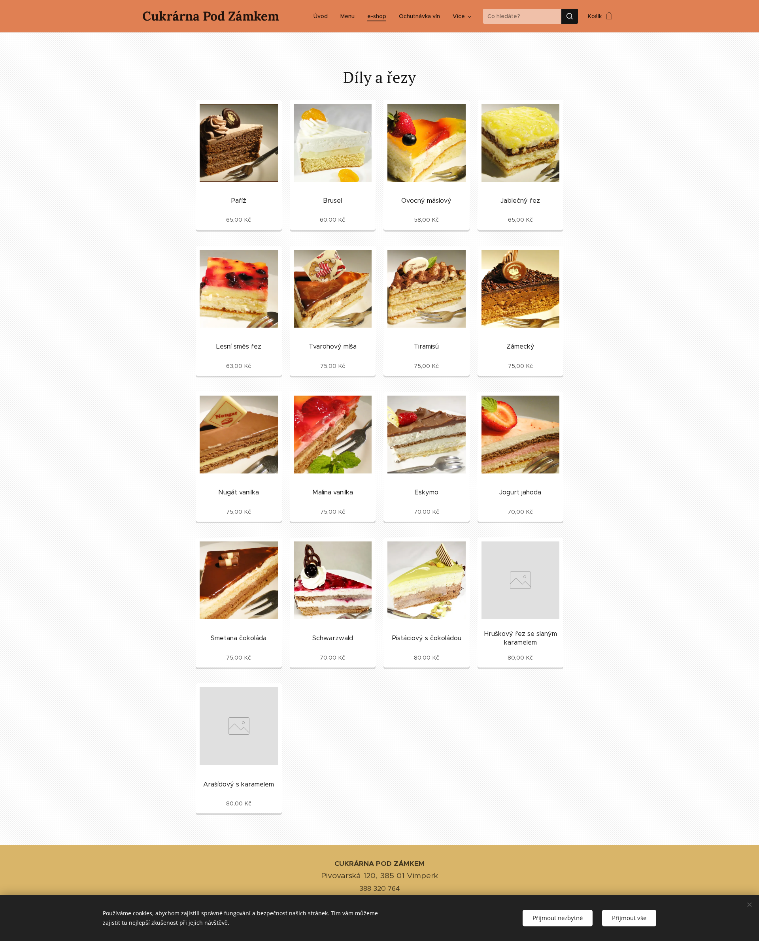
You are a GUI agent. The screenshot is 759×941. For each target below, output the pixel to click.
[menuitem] (323, 16)
